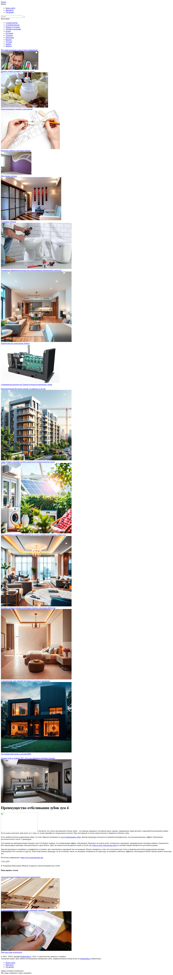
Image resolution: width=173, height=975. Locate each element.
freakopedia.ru (25, 957)
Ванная (9, 40)
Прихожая (10, 38)
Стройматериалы (12, 25)
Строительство (12, 23)
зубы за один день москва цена (104, 845)
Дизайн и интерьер (13, 29)
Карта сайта (10, 8)
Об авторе (10, 12)
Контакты (10, 10)
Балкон (8, 44)
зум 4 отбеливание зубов (71, 837)
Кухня (8, 31)
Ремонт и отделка (13, 27)
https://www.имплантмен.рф (32, 858)
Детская (9, 42)
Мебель (9, 46)
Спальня (9, 35)
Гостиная (9, 33)
